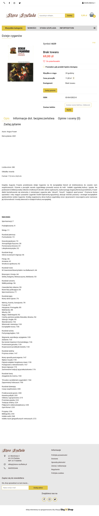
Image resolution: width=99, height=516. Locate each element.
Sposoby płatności (58, 462)
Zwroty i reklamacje (58, 466)
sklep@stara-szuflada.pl (17, 464)
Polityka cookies (57, 473)
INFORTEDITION (67, 28)
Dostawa (54, 459)
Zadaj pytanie (50, 90)
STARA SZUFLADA (48, 28)
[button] (56, 450)
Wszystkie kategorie (13, 28)
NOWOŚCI (32, 28)
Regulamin (55, 469)
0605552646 (13, 468)
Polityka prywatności (59, 455)
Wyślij (69, 110)
